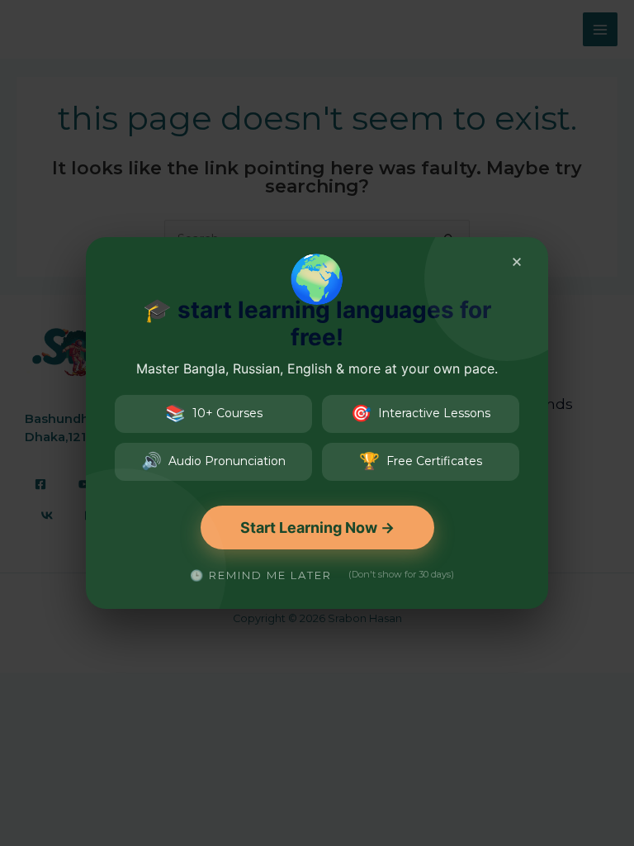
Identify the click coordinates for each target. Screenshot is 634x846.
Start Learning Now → (317, 527)
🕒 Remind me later (261, 575)
